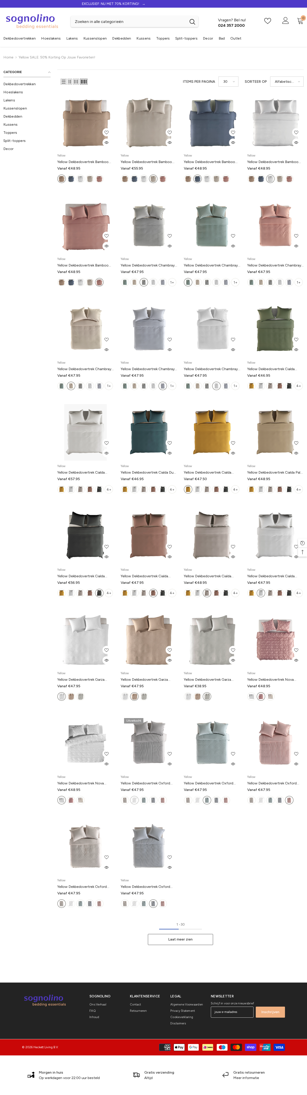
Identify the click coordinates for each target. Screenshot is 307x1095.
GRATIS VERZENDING (153, 4)
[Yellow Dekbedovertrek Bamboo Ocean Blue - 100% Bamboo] (212, 121)
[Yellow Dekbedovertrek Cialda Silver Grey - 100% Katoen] (212, 536)
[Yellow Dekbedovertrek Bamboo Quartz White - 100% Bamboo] (275, 121)
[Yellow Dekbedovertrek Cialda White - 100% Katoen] (275, 536)
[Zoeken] (134, 21)
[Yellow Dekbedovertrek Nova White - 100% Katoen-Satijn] (85, 743)
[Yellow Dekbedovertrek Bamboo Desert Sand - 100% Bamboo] (85, 121)
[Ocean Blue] (71, 179)
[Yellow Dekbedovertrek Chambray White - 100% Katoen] (212, 328)
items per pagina (199, 81)
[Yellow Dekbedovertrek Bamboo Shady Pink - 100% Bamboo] (85, 225)
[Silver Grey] (270, 386)
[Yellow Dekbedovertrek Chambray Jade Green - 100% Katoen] (212, 225)
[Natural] (134, 282)
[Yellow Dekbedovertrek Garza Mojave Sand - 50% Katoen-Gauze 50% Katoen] (149, 639)
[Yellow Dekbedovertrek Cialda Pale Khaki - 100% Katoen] (275, 432)
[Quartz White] (80, 179)
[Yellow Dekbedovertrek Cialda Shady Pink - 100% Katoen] (149, 536)
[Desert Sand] (61, 179)
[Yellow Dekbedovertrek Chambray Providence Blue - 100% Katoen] (149, 328)
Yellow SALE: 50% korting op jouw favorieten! (57, 57)
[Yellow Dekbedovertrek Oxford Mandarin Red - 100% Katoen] (275, 743)
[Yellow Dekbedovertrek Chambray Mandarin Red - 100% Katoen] (275, 225)
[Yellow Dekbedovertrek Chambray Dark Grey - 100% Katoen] (149, 225)
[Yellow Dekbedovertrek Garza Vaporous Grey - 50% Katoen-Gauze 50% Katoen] (212, 639)
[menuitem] (27, 84)
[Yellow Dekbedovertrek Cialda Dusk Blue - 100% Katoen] (149, 432)
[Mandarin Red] (162, 800)
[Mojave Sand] (71, 696)
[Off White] (270, 696)
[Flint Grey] (90, 179)
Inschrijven (270, 1012)
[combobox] (129, 21)
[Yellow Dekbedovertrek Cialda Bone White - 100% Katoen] (85, 432)
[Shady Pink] (99, 179)
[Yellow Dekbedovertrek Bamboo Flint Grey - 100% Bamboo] (149, 121)
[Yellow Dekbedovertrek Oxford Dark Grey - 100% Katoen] (149, 743)
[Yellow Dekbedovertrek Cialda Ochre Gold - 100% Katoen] (212, 432)
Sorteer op (256, 81)
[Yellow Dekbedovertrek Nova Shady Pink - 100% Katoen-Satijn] (275, 639)
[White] (153, 282)
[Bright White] (61, 696)
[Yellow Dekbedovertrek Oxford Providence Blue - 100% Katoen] (149, 846)
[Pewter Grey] (289, 386)
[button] (64, 82)
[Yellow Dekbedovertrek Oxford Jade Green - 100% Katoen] (212, 743)
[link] (63, 1075)
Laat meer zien (180, 939)
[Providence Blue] (162, 282)
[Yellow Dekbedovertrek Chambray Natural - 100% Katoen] (85, 328)
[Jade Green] (125, 282)
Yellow (61, 155)
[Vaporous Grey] (80, 696)
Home (8, 57)
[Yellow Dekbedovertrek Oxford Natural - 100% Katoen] (85, 846)
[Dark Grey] (144, 282)
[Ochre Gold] (251, 386)
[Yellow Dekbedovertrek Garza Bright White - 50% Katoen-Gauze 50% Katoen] (85, 639)
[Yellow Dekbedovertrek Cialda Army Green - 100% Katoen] (275, 328)
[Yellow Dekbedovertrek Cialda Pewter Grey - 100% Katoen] (85, 536)
